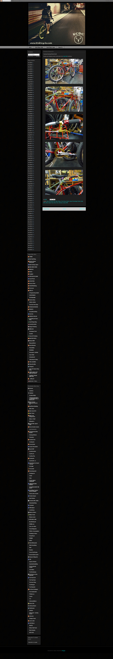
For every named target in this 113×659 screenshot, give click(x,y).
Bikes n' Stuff (32, 418)
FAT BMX (31, 466)
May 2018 (30, 115)
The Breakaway (32, 572)
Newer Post (46, 208)
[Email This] (50, 199)
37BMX (30, 256)
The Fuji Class (32, 579)
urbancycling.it (32, 605)
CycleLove (31, 453)
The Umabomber (33, 591)
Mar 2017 (30, 145)
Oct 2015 (30, 181)
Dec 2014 (30, 202)
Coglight (31, 274)
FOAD (30, 475)
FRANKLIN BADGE (33, 306)
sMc (30, 559)
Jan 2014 (30, 226)
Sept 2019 (30, 81)
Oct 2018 (30, 105)
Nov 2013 (30, 230)
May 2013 (30, 243)
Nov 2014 (30, 205)
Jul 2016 (30, 162)
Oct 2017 (30, 130)
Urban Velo (31, 603)
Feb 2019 (30, 96)
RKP (30, 547)
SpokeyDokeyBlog (33, 564)
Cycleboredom (32, 451)
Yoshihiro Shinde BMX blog (33, 376)
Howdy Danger (32, 495)
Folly (30, 478)
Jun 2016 (30, 164)
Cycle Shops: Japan (51, 47)
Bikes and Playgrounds (32, 416)
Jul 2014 (30, 213)
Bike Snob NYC (32, 410)
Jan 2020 (30, 73)
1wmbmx (31, 390)
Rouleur (31, 549)
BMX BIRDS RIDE (33, 267)
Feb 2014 (30, 224)
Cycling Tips (32, 456)
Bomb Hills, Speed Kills (33, 424)
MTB (44, 202)
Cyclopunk (31, 458)
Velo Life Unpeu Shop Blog (34, 369)
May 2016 (30, 166)
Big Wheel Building (33, 406)
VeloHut (31, 610)
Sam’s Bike (31, 354)
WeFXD (31, 625)
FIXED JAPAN (32, 302)
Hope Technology (73, 201)
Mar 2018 (30, 120)
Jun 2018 (30, 113)
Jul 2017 (30, 137)
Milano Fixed (32, 514)
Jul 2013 (30, 238)
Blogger (63, 650)
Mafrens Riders (32, 512)
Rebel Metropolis (33, 542)
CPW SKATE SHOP (33, 276)
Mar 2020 (30, 71)
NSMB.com (31, 524)
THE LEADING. (32, 361)
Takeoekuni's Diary (33, 359)
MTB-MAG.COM (32, 519)
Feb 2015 (30, 198)
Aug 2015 (30, 185)
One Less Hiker (32, 526)
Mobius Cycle (32, 517)
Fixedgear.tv (32, 473)
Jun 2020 (30, 69)
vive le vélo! (32, 620)
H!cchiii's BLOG (32, 324)
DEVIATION (31, 281)
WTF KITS (31, 632)
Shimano (61, 202)
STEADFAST (32, 357)
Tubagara (31, 366)
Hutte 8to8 (65, 56)
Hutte (82, 201)
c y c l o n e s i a (32, 429)
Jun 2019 (30, 88)
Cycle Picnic (32, 278)
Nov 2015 (30, 179)
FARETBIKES (32, 295)
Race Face (56, 202)
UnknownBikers (32, 601)
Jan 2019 (30, 98)
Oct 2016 (30, 156)
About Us (60, 47)
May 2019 (30, 90)
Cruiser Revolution (33, 446)
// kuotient (31, 505)
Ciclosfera (31, 437)
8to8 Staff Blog (32, 259)
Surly (64, 202)
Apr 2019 (30, 92)
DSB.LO (31, 290)
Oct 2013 (30, 232)
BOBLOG (31, 269)
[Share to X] (52, 199)
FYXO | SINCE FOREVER (32, 481)
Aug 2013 (30, 236)
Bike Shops (58, 201)
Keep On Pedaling (33, 336)
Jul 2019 (30, 86)
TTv (30, 598)
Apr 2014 (30, 219)
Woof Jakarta (32, 630)
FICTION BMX (32, 297)
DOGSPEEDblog (33, 285)
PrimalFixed (32, 535)
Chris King (63, 201)
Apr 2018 (30, 117)
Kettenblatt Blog (33, 502)
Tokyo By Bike (32, 364)
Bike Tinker (31, 413)
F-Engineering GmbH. (34, 292)
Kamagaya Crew (33, 331)
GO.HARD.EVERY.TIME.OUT (34, 487)
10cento (31, 388)
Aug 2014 (30, 211)
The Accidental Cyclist (32, 567)
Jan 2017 (30, 149)
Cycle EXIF (31, 449)
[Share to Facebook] (53, 199)
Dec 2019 (30, 75)
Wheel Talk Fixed (33, 627)
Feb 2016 (30, 173)
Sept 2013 (30, 234)
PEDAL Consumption (34, 531)
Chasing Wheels (33, 434)
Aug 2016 (30, 160)
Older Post (82, 208)
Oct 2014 (30, 207)
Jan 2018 (30, 124)
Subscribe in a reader (32, 642)
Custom (67, 201)
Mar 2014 (30, 221)
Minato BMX (32, 340)
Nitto (47, 202)
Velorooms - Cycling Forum (33, 613)
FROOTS (31, 309)
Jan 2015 (30, 200)
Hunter (78, 201)
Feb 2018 (30, 122)
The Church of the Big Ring (33, 575)
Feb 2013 (30, 249)
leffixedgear (32, 507)
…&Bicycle (31, 378)
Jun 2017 (30, 139)
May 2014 (30, 217)
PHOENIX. (31, 350)
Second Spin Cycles (33, 554)
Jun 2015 (30, 190)
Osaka (49, 202)
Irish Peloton (32, 498)
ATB (50, 201)
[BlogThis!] (51, 199)
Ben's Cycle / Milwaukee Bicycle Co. (33, 403)
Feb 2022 (30, 64)
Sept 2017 (30, 132)
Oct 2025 (30, 62)
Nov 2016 (30, 154)
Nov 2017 (30, 128)
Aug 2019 (30, 83)
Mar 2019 (30, 94)
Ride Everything (32, 545)
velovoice (31, 616)
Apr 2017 (30, 143)
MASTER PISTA (32, 338)
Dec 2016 (30, 151)
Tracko (30, 596)
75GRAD (31, 393)
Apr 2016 (30, 168)
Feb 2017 (30, 147)
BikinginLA (31, 421)
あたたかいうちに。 (33, 381)
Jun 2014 (30, 215)
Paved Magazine (33, 528)
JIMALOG (31, 329)
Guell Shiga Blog (33, 321)
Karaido (31, 333)
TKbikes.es (31, 594)
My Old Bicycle (32, 521)
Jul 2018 (30, 111)
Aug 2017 (30, 134)
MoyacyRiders (32, 343)
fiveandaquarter (32, 471)
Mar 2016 (30, 171)
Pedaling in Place (33, 533)
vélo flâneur (32, 623)
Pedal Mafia (31, 347)
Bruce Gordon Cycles (34, 426)
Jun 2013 (30, 241)
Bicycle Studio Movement (32, 262)
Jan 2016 (30, 175)
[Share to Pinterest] (54, 199)
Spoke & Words (32, 561)
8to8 (47, 201)
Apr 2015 (30, 194)
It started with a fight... (34, 500)
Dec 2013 (30, 228)
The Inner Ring (32, 582)
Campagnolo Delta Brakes (33, 432)
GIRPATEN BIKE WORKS (33, 484)
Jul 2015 (30, 187)
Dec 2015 (30, 177)
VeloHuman (31, 608)
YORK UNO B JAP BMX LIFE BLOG (33, 373)
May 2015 (30, 192)
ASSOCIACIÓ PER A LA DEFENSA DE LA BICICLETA (33, 398)
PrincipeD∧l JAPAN (33, 352)
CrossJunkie (32, 444)
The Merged (32, 584)
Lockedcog (31, 510)
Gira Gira (31, 313)
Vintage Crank (32, 618)
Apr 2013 (30, 245)
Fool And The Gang (33, 304)
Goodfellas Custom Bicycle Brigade (33, 491)
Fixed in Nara (32, 299)
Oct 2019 (30, 79)
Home (30, 47)
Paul (52, 202)
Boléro (30, 271)
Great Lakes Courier (33, 493)
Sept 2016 (30, 158)
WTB (67, 202)
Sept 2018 (30, 107)
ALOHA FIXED (32, 395)
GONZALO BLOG (33, 316)
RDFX (30, 540)
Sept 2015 (30, 183)
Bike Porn (53, 201)
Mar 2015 (30, 196)
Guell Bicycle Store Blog (33, 319)
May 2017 (30, 141)
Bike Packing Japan (33, 264)
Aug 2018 (30, 109)
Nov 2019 (30, 77)
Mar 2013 (30, 247)
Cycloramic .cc (32, 460)
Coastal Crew (32, 439)
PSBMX (31, 538)
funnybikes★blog (33, 311)
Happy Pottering (33, 326)
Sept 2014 (30, 209)
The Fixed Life (32, 577)
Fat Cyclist (31, 468)
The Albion (31, 569)
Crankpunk (31, 441)
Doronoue (31, 288)
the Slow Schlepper (33, 589)
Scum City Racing (33, 552)
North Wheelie (32, 345)
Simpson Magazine (33, 556)
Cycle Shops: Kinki (39, 47)
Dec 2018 (30, 100)
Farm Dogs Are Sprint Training (34, 464)
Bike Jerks (31, 408)
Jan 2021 (30, 66)
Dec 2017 (30, 126)
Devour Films (32, 283)
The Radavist (32, 587)
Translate (38, 56)
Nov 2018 (30, 103)
